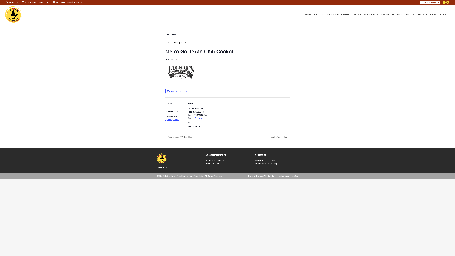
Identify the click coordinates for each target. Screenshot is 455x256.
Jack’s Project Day (279, 137)
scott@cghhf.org (269, 163)
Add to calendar (177, 91)
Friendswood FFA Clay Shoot (180, 137)
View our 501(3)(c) (164, 167)
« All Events (170, 34)
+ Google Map (198, 118)
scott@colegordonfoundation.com (37, 2)
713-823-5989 (14, 2)
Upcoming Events (172, 119)
